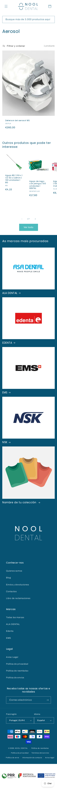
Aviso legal (49, 757)
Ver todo (28, 227)
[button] (6, 6)
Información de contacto (32, 757)
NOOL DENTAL (21, 748)
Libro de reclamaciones (18, 598)
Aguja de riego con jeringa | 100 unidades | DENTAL (37, 185)
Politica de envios (15, 677)
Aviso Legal (12, 657)
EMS (4, 392)
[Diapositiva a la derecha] (35, 219)
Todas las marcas (15, 617)
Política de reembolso (40, 748)
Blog (8, 578)
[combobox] (28, 19)
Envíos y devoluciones (17, 585)
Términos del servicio (40, 753)
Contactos (11, 591)
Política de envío (12, 757)
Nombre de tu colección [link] (19, 502)
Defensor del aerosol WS (17, 120)
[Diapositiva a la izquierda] (22, 219)
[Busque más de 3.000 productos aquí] (51, 19)
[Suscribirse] (47, 700)
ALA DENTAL (9, 293)
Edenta (10, 631)
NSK (4, 442)
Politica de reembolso (17, 671)
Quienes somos (14, 571)
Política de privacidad (17, 664)
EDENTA (7, 342)
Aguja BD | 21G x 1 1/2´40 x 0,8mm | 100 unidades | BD (13, 179)
